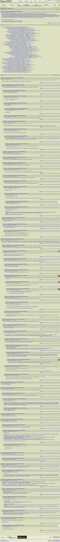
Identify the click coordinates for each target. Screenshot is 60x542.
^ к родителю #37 (47, 508)
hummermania (24, 43)
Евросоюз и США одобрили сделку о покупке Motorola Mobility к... (11, 26)
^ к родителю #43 (47, 184)
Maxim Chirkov (57, 540)
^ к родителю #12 (47, 106)
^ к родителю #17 (47, 141)
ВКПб (28, 61)
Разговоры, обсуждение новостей (8, 8)
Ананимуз (30, 47)
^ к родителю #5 (48, 256)
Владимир (23, 68)
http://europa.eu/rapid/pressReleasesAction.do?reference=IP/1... (30, 13)
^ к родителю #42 (47, 363)
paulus (24, 60)
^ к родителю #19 (47, 428)
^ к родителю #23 (47, 450)
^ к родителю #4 (48, 155)
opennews (7, 12)
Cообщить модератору (56, 82)
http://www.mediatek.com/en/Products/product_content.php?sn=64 (19, 285)
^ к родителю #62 (47, 294)
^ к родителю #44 (47, 411)
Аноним (26, 28)
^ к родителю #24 (47, 113)
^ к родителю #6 (48, 396)
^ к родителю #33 (47, 309)
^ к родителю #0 (48, 82)
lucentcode (23, 67)
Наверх (52, 82)
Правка (44, 82)
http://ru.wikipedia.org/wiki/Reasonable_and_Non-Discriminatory (12, 16)
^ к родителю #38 (47, 173)
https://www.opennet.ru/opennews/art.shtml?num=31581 (14, 214)
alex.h (10, 375)
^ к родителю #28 (47, 477)
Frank (32, 48)
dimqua (23, 58)
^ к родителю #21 (47, 267)
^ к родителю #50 (47, 199)
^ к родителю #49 (47, 530)
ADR (27, 29)
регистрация (53, 0)
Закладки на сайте (4, 540)
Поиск (44, 1)
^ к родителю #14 (47, 262)
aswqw (9, 116)
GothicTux (23, 65)
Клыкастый (32, 40)
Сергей (9, 231)
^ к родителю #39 (47, 149)
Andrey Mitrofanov (9, 471)
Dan (29, 46)
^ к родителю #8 (48, 228)
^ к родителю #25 (47, 461)
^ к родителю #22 (47, 350)
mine (26, 42)
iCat (25, 45)
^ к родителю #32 (47, 286)
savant (34, 49)
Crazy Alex (25, 27)
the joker (28, 38)
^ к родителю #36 (47, 494)
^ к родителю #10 (47, 336)
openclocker (27, 34)
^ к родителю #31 (47, 357)
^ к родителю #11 (47, 343)
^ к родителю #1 (48, 88)
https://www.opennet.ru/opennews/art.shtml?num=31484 (10, 14)
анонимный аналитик (32, 30)
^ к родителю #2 (48, 322)
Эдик (24, 41)
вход (51, 0)
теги (46, 1)
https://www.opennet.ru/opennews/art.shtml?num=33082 (13, 21)
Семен (30, 50)
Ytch (8, 399)
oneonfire (24, 52)
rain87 (22, 26)
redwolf (26, 37)
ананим (24, 70)
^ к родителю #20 (47, 442)
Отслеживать (58, 9)
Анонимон (23, 62)
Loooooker (26, 35)
